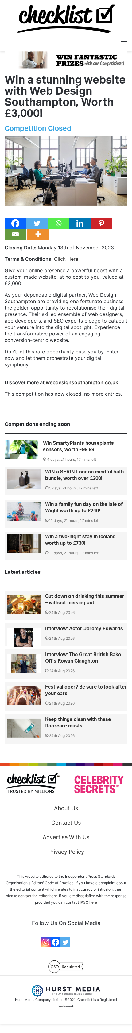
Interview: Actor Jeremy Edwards (84, 628)
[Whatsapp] (58, 223)
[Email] (15, 234)
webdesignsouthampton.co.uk (82, 382)
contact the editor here (37, 895)
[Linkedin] (80, 223)
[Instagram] (46, 942)
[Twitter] (37, 223)
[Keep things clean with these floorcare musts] (24, 728)
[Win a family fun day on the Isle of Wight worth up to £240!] (24, 511)
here (93, 902)
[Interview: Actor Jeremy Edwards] (24, 637)
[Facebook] (15, 223)
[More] (38, 234)
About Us (66, 808)
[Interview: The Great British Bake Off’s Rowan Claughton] (24, 663)
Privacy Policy (66, 851)
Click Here (66, 259)
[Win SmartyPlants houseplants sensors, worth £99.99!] (21, 449)
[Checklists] (66, 18)
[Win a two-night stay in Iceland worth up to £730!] (24, 543)
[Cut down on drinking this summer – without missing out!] (24, 604)
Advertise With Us (66, 837)
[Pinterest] (101, 223)
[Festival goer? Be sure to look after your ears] (24, 695)
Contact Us (66, 822)
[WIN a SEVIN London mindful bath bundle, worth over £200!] (24, 479)
